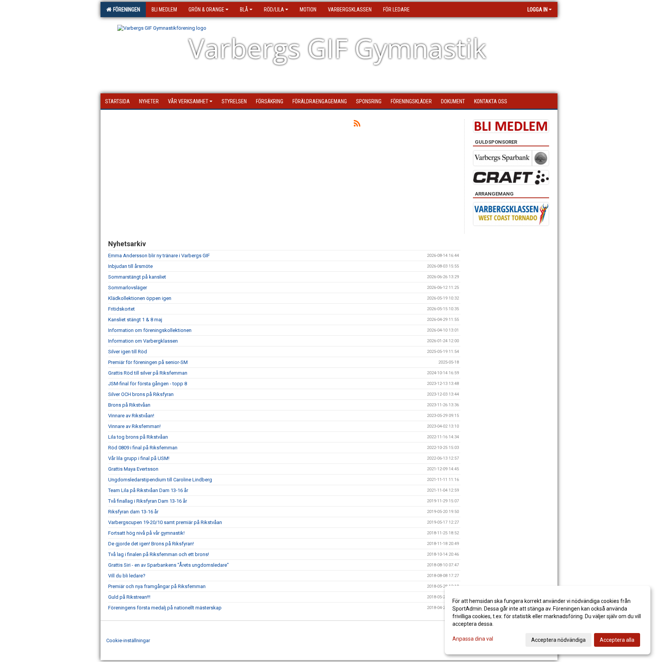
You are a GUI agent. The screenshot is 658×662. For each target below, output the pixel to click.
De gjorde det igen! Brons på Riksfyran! (151, 544)
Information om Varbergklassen (143, 341)
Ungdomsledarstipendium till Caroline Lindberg (160, 479)
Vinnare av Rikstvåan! (131, 415)
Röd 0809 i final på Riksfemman (142, 447)
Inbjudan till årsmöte (130, 266)
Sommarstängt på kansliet (137, 277)
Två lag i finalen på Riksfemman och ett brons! (158, 554)
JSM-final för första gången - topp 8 (147, 383)
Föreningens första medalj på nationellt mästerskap (165, 608)
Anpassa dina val (472, 639)
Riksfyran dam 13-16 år (133, 512)
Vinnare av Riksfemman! (134, 426)
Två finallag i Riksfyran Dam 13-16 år (147, 501)
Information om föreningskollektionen (150, 330)
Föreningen (125, 9)
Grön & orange (206, 9)
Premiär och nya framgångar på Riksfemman (157, 586)
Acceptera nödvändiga (558, 640)
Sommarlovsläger (127, 287)
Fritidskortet (121, 309)
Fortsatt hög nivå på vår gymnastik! (146, 533)
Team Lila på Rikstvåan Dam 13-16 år (148, 490)
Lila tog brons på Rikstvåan (138, 437)
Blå (244, 9)
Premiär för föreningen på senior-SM (148, 362)
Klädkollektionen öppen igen (139, 298)
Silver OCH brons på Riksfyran (141, 394)
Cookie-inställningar (128, 640)
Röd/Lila (274, 9)
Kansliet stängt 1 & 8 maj (135, 319)
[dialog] (547, 620)
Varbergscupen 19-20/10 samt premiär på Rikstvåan (165, 522)
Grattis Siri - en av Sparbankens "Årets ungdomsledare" (168, 565)
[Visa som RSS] (357, 125)
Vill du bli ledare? (126, 576)
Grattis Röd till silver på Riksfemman (147, 373)
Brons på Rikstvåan (129, 405)
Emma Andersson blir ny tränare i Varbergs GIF (159, 255)
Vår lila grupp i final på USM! (138, 458)
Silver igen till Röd (127, 351)
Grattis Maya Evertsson (133, 469)
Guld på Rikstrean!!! (129, 597)
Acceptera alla (617, 640)
